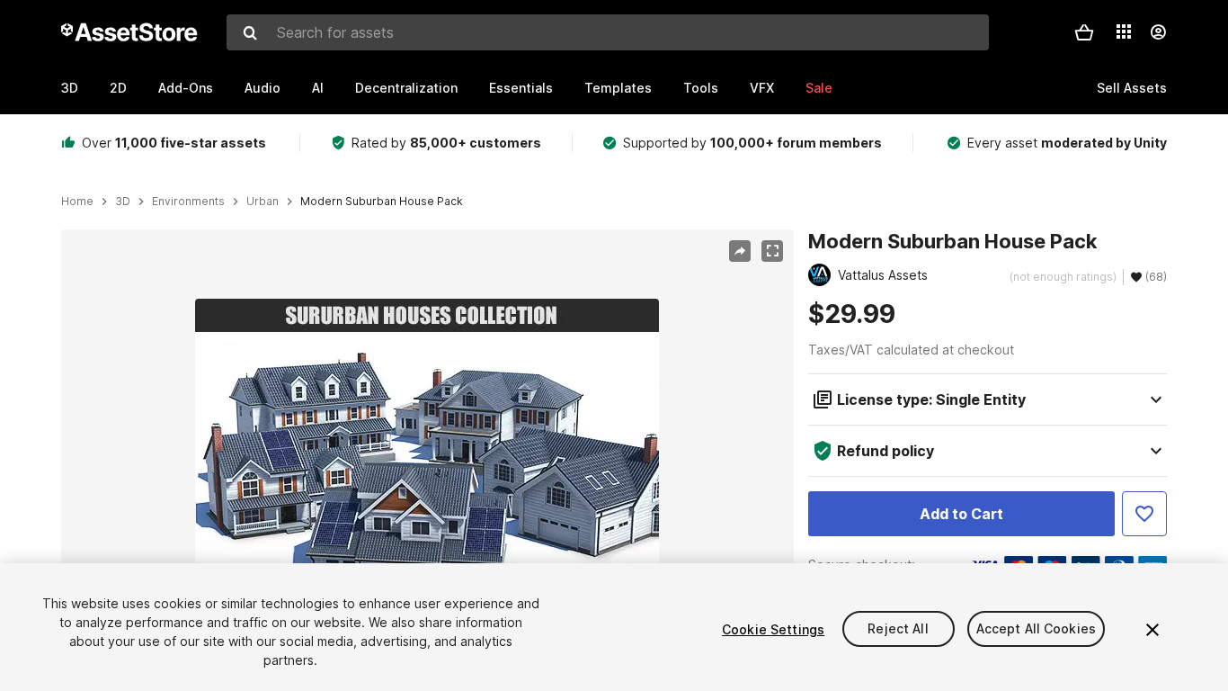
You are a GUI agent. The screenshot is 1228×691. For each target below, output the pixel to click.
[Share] (740, 251)
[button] (1084, 32)
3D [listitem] (122, 201)
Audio (262, 87)
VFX (762, 87)
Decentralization (406, 87)
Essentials (521, 87)
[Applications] (1124, 31)
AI (318, 87)
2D (118, 87)
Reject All (898, 629)
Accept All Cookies (1036, 629)
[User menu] (1158, 32)
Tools (700, 87)
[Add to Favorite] (1144, 513)
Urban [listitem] (262, 201)
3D (69, 87)
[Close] (1152, 630)
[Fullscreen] (772, 251)
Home (77, 201)
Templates (618, 87)
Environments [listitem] (188, 201)
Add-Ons (185, 87)
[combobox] (608, 32)
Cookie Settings (773, 629)
